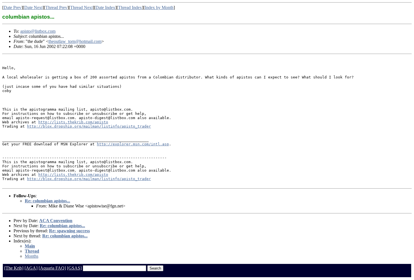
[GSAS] (74, 268)
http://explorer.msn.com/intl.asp (133, 144)
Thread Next (81, 7)
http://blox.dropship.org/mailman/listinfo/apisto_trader (89, 126)
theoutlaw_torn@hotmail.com (74, 41)
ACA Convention (55, 220)
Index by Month (159, 7)
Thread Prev (56, 7)
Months (31, 256)
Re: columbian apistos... (47, 200)
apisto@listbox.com (37, 31)
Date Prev (12, 7)
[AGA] (31, 268)
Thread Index (130, 7)
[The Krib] (13, 268)
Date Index (105, 7)
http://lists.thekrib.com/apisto (73, 122)
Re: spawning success (69, 230)
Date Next (33, 7)
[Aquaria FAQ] (52, 268)
